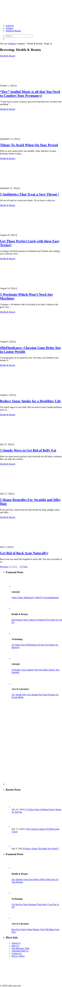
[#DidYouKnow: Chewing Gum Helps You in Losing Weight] (25, 339)
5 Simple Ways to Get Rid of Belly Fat (28, 450)
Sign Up (15, 945)
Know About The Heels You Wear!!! (42, 848)
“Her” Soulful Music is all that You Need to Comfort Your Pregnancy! (30, 93)
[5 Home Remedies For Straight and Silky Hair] (25, 491)
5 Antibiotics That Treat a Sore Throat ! (29, 194)
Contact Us (17, 953)
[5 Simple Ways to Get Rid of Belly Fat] (25, 442)
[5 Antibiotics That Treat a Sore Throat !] (25, 185)
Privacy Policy (18, 956)
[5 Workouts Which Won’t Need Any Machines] (25, 286)
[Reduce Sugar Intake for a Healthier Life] (25, 392)
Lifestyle (10, 25)
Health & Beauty (13, 31)
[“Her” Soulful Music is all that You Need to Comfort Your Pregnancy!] (25, 83)
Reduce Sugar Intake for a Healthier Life (30, 401)
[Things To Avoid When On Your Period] (25, 136)
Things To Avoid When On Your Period (29, 145)
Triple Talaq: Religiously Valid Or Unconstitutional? (35, 597)
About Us (16, 943)
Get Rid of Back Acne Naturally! (24, 553)
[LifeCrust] (21, 21)
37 (21, 566)
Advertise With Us (20, 951)
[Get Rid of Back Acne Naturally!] (25, 544)
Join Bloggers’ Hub (20, 948)
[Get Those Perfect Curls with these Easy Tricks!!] (25, 232)
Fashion (9, 28)
